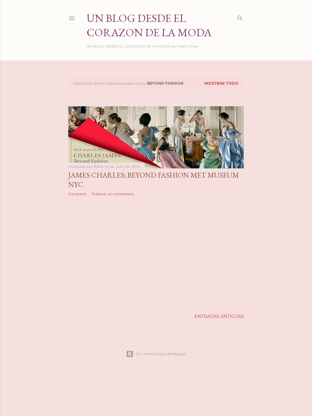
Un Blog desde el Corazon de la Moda (149, 25)
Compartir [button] (77, 194)
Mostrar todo (221, 83)
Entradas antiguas (219, 316)
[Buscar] (240, 17)
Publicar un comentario (113, 194)
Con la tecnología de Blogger (161, 353)
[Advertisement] (156, 254)
